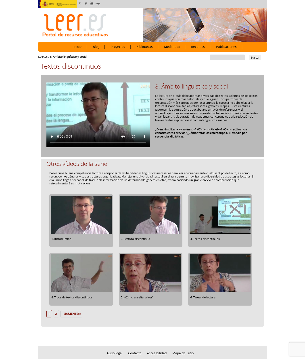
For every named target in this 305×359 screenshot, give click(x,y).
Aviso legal (115, 353)
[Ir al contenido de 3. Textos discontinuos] (220, 233)
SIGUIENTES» (71, 314)
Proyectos (118, 46)
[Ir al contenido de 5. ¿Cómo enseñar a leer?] (150, 292)
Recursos (198, 46)
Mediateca (172, 46)
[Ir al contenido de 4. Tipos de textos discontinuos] (81, 292)
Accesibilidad (157, 353)
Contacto (134, 353)
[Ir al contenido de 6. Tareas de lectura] (220, 292)
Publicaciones (226, 46)
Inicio (77, 46)
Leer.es (43, 57)
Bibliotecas (144, 46)
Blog (96, 46)
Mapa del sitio (183, 353)
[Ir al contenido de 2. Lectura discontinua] (150, 233)
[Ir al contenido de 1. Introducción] (81, 233)
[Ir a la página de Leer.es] (152, 25)
